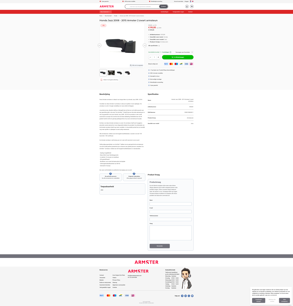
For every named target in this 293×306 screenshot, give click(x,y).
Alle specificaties (153, 45)
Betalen (102, 280)
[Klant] (187, 6)
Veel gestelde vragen (105, 287)
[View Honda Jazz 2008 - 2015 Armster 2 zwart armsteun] (103, 72)
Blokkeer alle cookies (272, 300)
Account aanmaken (178, 1)
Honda (115, 15)
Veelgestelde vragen (178, 12)
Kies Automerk (105, 12)
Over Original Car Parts (119, 275)
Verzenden (102, 277)
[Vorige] (99, 45)
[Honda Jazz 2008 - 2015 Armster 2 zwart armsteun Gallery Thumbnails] (115, 72)
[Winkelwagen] (192, 6)
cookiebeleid (273, 295)
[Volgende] (144, 45)
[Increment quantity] (158, 57)
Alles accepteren (284, 300)
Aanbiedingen (164, 12)
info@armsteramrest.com (134, 275)
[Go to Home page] (106, 6)
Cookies (115, 287)
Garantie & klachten (105, 285)
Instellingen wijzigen (258, 300)
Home (100, 15)
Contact (190, 12)
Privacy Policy (116, 280)
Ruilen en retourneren (105, 282)
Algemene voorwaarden (119, 285)
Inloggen (186, 1)
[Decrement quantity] (150, 57)
